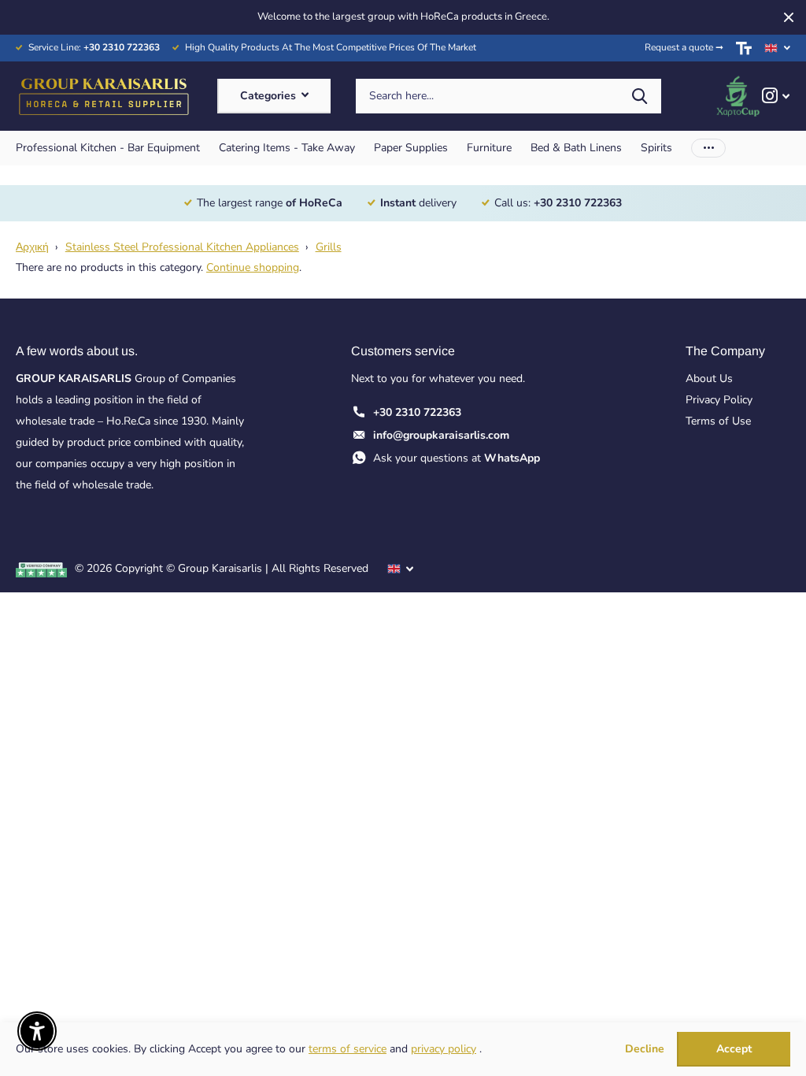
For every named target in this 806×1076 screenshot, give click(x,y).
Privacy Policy (719, 399)
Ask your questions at (456, 458)
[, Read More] (775, 95)
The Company (725, 351)
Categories (269, 95)
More (708, 148)
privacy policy (443, 1048)
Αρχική (32, 246)
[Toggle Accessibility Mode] (744, 48)
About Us (709, 378)
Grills (329, 246)
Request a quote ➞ (684, 47)
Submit (639, 96)
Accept (734, 1048)
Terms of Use (718, 421)
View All (108, 148)
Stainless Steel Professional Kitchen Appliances (182, 246)
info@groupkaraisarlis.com (441, 435)
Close (788, 17)
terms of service (347, 1048)
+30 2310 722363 (417, 412)
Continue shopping (252, 267)
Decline (644, 1049)
